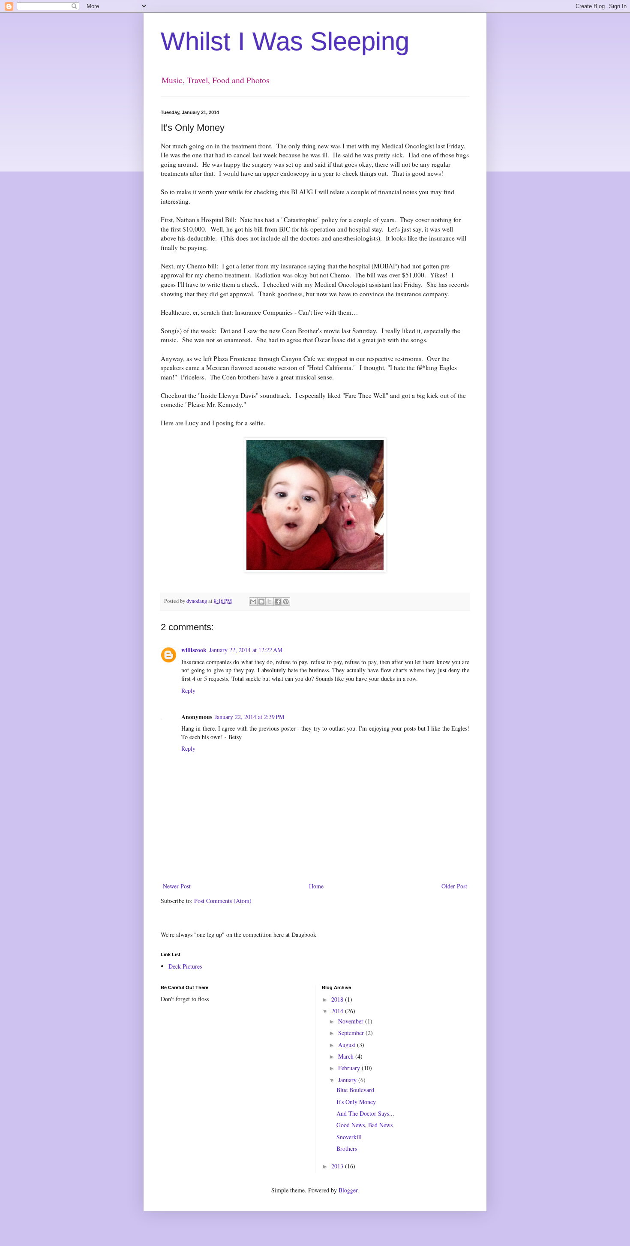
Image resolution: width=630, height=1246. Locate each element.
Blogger (348, 1190)
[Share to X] (269, 601)
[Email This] (253, 601)
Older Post (454, 886)
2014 (338, 1011)
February (350, 1068)
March (346, 1056)
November (351, 1021)
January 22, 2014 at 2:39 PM (249, 717)
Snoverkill (349, 1137)
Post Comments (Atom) (223, 901)
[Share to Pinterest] (286, 601)
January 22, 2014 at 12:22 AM (245, 650)
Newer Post (177, 886)
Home (316, 886)
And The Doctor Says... (365, 1113)
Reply (188, 690)
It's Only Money (356, 1102)
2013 (338, 1166)
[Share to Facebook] (277, 601)
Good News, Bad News (364, 1125)
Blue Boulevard (355, 1090)
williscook (194, 649)
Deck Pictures (185, 966)
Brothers (346, 1148)
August (347, 1045)
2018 (338, 999)
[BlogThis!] (261, 601)
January (348, 1080)
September (352, 1033)
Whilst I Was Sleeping (285, 41)
